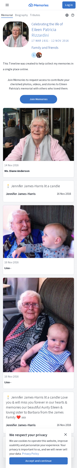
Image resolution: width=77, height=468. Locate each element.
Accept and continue (38, 461)
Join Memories (38, 99)
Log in (69, 5)
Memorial (7, 15)
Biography (21, 15)
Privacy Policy (30, 454)
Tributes (35, 15)
